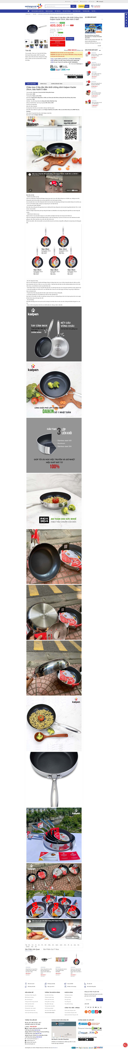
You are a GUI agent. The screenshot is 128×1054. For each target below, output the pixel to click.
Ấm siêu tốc (89, 983)
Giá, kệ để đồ (70, 983)
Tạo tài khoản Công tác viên (71, 1012)
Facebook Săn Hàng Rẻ (31, 1042)
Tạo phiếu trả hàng (69, 1003)
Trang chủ (28, 14)
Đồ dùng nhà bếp (51, 983)
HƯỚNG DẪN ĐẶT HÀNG (56, 83)
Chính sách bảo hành (29, 1003)
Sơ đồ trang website (49, 1008)
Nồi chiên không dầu (91, 986)
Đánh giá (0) (43, 83)
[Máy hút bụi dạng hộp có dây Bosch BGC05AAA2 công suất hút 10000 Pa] (88, 82)
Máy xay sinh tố (51, 986)
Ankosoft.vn (55, 1047)
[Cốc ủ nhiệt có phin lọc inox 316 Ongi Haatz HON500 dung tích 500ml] (88, 73)
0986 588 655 (97, 7)
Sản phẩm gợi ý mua (51, 949)
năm (36, 946)
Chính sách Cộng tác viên (70, 1010)
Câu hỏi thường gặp (29, 1006)
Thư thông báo (68, 1001)
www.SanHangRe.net (30, 1043)
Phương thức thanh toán (30, 1010)
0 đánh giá (57, 22)
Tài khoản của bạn (69, 995)
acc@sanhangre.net (30, 1040)
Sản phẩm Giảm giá (49, 1003)
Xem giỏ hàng (68, 999)
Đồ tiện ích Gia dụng (71, 986)
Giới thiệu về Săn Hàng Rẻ (30, 995)
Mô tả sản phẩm (31, 83)
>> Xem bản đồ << (76, 63)
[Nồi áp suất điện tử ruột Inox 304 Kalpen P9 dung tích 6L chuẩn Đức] (88, 102)
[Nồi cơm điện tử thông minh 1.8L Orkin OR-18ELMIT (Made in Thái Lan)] (88, 92)
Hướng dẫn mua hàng (49, 1001)
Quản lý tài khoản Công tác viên (71, 1014)
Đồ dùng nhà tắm (31, 986)
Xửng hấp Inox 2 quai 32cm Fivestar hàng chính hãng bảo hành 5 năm (31, 970)
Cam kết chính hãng (49, 995)
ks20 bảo (27, 946)
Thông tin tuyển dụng (49, 997)
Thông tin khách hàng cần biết (31, 1001)
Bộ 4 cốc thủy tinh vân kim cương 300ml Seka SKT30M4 (61, 970)
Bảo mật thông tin (28, 999)
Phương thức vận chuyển (30, 1008)
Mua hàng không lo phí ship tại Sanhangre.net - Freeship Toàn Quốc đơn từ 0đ (93, 36)
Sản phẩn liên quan (32, 949)
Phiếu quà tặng (68, 997)
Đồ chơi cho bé (31, 983)
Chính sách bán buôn (49, 999)
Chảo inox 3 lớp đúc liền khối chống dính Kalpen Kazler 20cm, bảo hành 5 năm (55, 14)
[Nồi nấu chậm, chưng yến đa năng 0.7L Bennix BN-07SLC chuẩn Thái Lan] (88, 54)
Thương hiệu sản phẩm (50, 1006)
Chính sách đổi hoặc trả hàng (31, 1012)
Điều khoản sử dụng (29, 997)
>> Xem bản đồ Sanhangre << (32, 1038)
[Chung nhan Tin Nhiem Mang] (84, 1028)
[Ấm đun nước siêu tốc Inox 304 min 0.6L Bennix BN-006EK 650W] (88, 63)
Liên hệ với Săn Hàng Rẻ (50, 1010)
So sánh (76, 1)
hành (32, 946)
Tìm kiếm (34, 14)
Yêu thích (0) (84, 1)
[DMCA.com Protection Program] (97, 1028)
